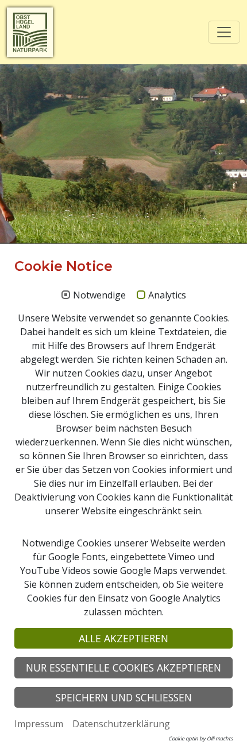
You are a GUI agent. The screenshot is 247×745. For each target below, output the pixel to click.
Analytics (167, 295)
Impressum (38, 723)
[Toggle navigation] (224, 32)
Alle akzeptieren (123, 638)
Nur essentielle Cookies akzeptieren (123, 667)
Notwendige (99, 295)
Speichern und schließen (124, 697)
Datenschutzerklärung (121, 723)
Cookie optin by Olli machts (200, 738)
